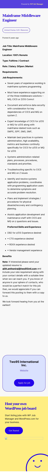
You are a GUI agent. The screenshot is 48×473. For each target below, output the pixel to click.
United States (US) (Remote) (16, 30)
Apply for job (24, 383)
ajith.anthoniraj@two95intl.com (19, 268)
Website (24, 370)
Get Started (14, 430)
